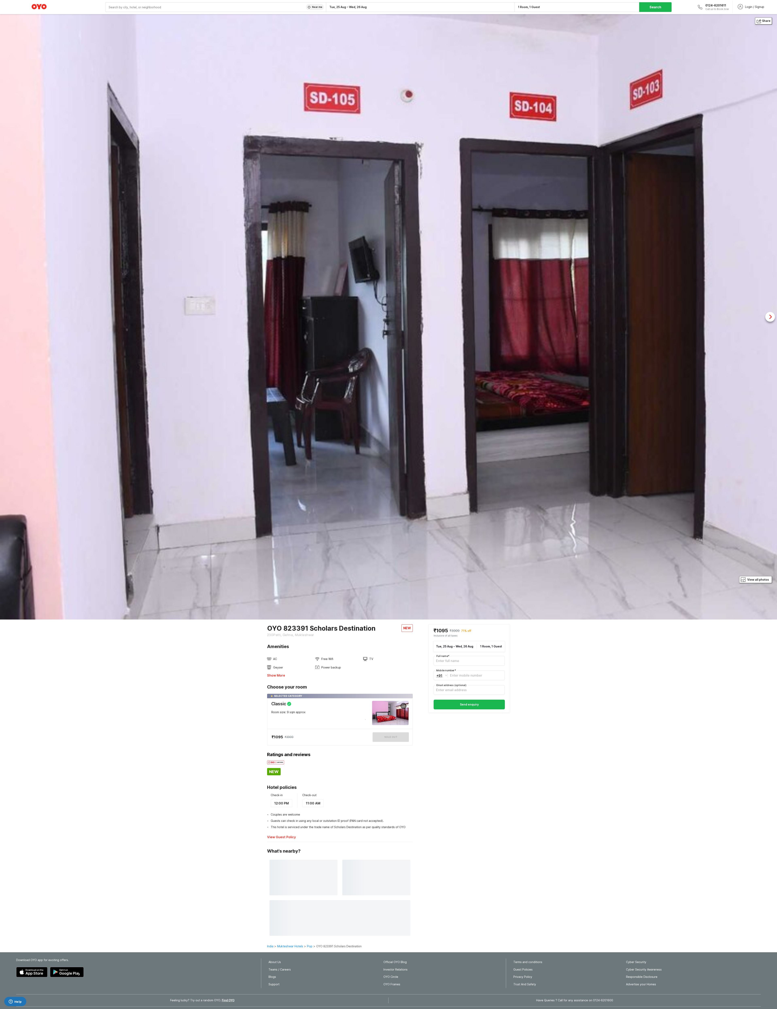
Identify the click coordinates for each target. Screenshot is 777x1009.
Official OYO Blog (395, 962)
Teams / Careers (280, 969)
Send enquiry (469, 704)
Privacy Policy (522, 976)
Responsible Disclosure (641, 976)
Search (655, 7)
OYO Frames (391, 984)
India (270, 946)
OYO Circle (390, 976)
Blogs (272, 976)
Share (766, 20)
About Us (275, 962)
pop (309, 946)
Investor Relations (395, 969)
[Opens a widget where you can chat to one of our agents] (15, 1002)
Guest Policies (523, 969)
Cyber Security (636, 962)
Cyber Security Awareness (644, 969)
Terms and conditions (527, 962)
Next (770, 317)
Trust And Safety (524, 984)
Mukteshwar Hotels (290, 946)
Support (274, 984)
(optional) (451, 685)
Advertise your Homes (641, 984)
